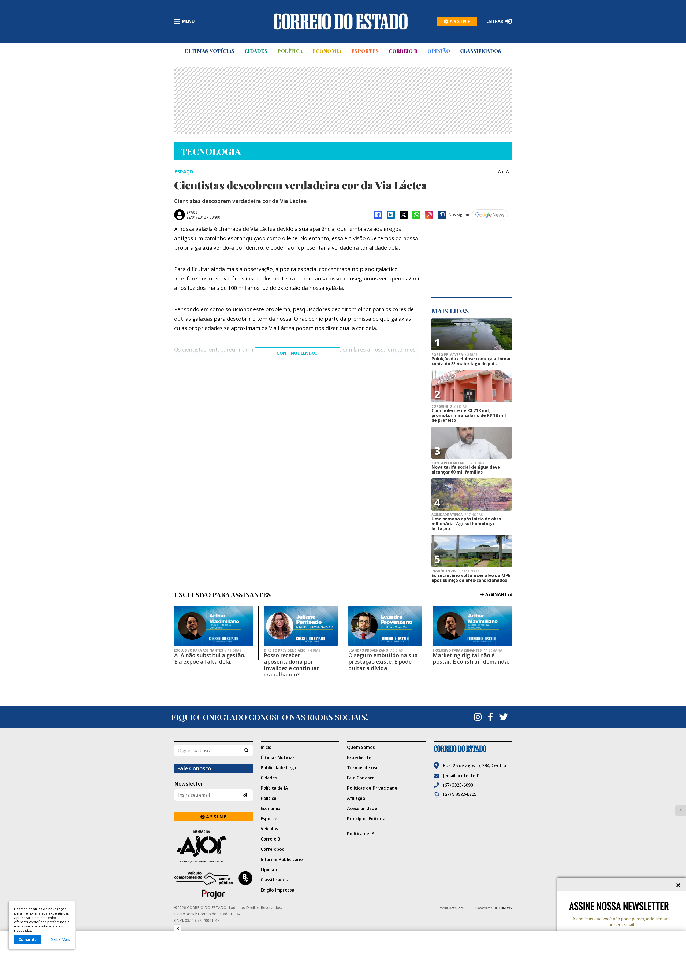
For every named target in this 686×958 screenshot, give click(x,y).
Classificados (480, 51)
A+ (501, 171)
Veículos (269, 828)
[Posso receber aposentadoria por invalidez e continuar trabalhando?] (301, 626)
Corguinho (449, 406)
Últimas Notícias (209, 51)
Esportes (365, 51)
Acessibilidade (362, 808)
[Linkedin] (390, 214)
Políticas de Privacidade (372, 788)
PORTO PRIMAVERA (454, 354)
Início (266, 747)
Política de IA (274, 788)
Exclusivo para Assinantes (207, 650)
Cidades (255, 51)
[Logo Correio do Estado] (340, 21)
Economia (326, 51)
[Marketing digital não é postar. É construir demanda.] (472, 626)
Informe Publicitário (282, 859)
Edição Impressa (277, 889)
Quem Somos (361, 747)
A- (508, 171)
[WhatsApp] (416, 214)
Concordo (27, 939)
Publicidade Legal (279, 767)
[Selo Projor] (213, 885)
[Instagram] (429, 214)
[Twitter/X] (403, 214)
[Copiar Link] (442, 214)
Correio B (403, 51)
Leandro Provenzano (375, 650)
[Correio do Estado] (473, 748)
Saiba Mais (60, 939)
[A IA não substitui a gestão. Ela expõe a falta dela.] (213, 626)
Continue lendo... (297, 353)
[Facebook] (377, 214)
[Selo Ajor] (213, 846)
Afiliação (356, 798)
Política (290, 51)
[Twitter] (503, 717)
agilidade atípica (457, 514)
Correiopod (273, 849)
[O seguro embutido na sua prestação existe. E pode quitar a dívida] (385, 626)
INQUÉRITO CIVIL (455, 571)
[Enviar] (245, 795)
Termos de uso (363, 767)
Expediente (359, 757)
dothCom (456, 908)
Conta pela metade (458, 463)
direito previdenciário (292, 650)
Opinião (438, 51)
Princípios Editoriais (368, 818)
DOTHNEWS (503, 908)
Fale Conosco (361, 777)
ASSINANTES (498, 594)
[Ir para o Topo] (680, 810)
